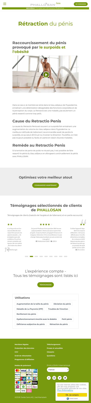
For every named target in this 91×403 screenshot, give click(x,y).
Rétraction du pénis (59, 324)
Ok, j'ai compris (72, 394)
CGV (16, 352)
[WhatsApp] (65, 378)
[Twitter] (60, 378)
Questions (51, 356)
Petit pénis (67, 319)
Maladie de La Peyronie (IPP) (30, 309)
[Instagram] (54, 378)
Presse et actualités (55, 348)
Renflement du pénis (26, 314)
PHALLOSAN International (58, 365)
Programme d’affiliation (24, 359)
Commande (81, 4)
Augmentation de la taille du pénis (32, 304)
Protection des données (24, 348)
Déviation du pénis (62, 304)
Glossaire (50, 352)
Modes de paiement (23, 365)
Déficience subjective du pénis (31, 324)
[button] (26, 256)
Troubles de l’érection (58, 309)
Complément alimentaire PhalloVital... (45, 8)
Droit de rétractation (23, 356)
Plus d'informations (65, 390)
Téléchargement (53, 344)
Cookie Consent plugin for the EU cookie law (72, 398)
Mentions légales (21, 344)
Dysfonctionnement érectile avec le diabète (37, 319)
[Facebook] (49, 378)
